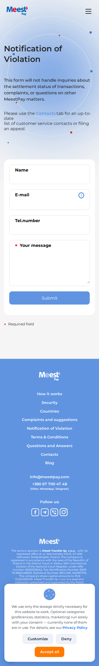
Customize (38, 638)
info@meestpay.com (49, 476)
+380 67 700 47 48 (49, 484)
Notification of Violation (49, 428)
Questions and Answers (49, 445)
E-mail (48, 195)
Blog (49, 463)
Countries (49, 411)
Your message (33, 246)
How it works (49, 393)
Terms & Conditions (49, 437)
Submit (50, 298)
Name (21, 170)
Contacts (45, 113)
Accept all (49, 651)
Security (50, 402)
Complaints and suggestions (49, 419)
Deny (66, 638)
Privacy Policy (75, 627)
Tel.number (27, 220)
